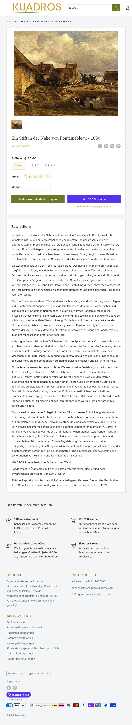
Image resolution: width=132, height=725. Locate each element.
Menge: (16, 187)
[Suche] (116, 7)
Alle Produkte (27, 21)
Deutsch (12, 673)
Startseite (11, 21)
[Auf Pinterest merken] (106, 146)
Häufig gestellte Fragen (20, 658)
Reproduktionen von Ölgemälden (26, 627)
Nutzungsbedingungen (20, 632)
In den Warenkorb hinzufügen (38, 199)
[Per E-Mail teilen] (118, 146)
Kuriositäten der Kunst (19, 653)
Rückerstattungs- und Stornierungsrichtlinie (32, 648)
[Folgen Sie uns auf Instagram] (15, 687)
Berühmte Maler (16, 622)
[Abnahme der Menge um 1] (26, 187)
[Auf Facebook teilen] (100, 146)
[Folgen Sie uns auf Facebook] (8, 687)
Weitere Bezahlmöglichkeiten (94, 206)
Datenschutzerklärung (19, 637)
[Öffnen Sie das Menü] (8, 8)
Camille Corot (20, 146)
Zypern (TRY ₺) (35, 673)
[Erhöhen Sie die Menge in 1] (47, 187)
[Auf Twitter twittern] (112, 146)
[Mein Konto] (127, 8)
